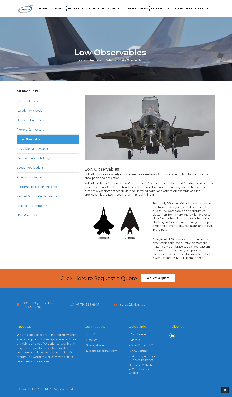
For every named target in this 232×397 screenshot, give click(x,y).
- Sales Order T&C (141, 345)
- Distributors (137, 334)
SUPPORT (114, 8)
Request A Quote (157, 278)
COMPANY (58, 8)
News (144, 8)
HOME (43, 8)
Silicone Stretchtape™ (32, 205)
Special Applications (30, 167)
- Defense (91, 340)
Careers (130, 8)
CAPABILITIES (95, 8)
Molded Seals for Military (33, 158)
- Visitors (134, 340)
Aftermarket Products (190, 8)
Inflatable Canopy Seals (32, 148)
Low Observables (30, 139)
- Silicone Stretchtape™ (101, 350)
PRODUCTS (75, 8)
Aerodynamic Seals (29, 110)
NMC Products (27, 215)
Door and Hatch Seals (31, 120)
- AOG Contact (138, 350)
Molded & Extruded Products (37, 196)
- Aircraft (90, 334)
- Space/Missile (94, 345)
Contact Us (160, 8)
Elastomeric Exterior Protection (38, 186)
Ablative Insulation (29, 177)
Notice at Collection (142, 365)
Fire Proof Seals (27, 101)
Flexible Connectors (30, 129)
